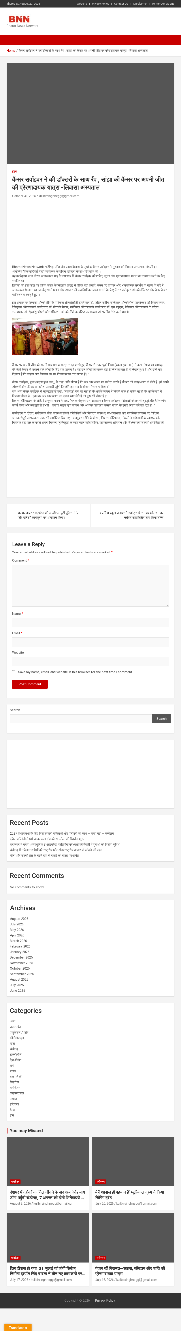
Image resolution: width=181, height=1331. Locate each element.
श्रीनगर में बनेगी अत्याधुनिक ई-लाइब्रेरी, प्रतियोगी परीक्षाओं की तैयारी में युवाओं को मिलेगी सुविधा (65, 845)
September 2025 (22, 974)
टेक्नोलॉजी (16, 1055)
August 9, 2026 (20, 1203)
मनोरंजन (15, 1088)
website (82, 3)
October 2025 (20, 968)
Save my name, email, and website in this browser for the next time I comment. (75, 672)
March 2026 (18, 941)
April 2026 (17, 935)
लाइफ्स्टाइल (17, 1093)
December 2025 (21, 957)
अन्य (12, 1021)
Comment (20, 560)
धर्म (12, 1066)
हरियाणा (14, 1104)
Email (17, 633)
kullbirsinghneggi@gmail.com (59, 196)
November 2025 (21, 963)
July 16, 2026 (104, 1280)
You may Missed (26, 1130)
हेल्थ (14, 171)
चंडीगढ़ (14, 1049)
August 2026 (19, 919)
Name (17, 614)
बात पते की (16, 1077)
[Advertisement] (90, 232)
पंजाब (13, 1071)
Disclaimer (140, 3)
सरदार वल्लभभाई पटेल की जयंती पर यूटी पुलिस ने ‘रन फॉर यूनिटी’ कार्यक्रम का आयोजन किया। (49, 515)
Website (18, 653)
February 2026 (20, 946)
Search (15, 710)
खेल (12, 1044)
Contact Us (121, 3)
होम (12, 1115)
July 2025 (17, 985)
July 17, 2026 (19, 1280)
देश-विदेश (15, 1060)
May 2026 (17, 930)
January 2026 (19, 952)
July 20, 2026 (104, 1203)
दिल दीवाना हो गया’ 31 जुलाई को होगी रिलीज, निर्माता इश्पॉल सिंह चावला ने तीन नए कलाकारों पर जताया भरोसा (46, 1274)
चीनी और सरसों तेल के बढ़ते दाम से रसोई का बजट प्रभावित (44, 856)
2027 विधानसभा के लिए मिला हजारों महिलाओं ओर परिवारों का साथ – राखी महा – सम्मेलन (62, 833)
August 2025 (19, 980)
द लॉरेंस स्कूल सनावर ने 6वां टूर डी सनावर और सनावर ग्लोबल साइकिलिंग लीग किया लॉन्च (131, 515)
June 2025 (17, 991)
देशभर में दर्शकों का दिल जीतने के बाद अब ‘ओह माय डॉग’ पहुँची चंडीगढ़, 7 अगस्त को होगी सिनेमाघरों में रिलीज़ (47, 1198)
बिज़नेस (14, 1082)
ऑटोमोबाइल (17, 1038)
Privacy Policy (100, 3)
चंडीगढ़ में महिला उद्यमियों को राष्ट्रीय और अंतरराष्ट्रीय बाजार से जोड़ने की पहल (56, 850)
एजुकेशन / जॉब (19, 1033)
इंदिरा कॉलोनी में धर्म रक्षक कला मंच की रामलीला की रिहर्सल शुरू (47, 839)
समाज (13, 1099)
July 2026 (17, 924)
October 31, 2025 (24, 196)
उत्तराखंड (15, 1027)
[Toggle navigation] (12, 40)
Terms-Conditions (163, 3)
